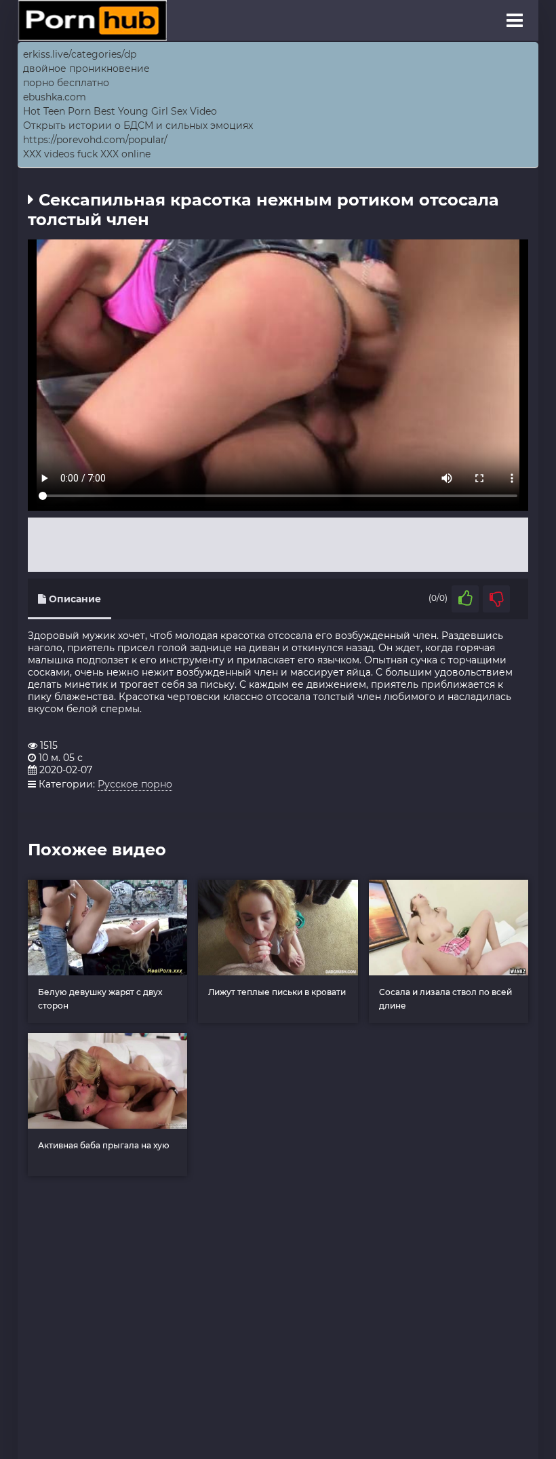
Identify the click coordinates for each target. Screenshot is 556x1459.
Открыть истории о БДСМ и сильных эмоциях (138, 125)
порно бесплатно (66, 83)
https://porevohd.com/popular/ (95, 140)
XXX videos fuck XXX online (87, 154)
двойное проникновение (86, 68)
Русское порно (135, 784)
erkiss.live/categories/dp (79, 54)
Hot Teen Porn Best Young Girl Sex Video (120, 111)
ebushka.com (54, 97)
